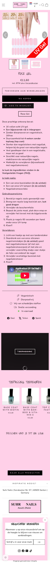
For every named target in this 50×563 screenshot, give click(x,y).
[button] (31, 3)
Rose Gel (25, 113)
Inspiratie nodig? (24, 483)
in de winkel (39, 182)
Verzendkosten (31, 83)
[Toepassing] (25, 351)
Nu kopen (25, 99)
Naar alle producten (25, 473)
